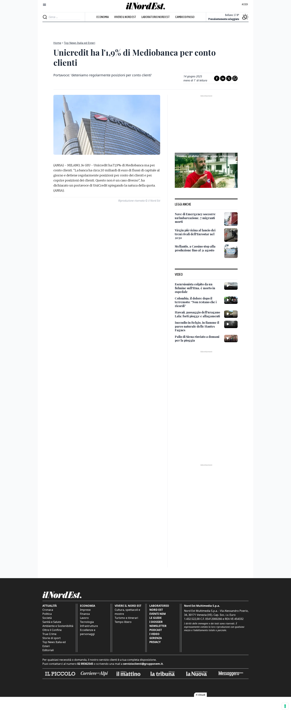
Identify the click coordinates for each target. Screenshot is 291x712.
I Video (154, 634)
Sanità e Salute (51, 622)
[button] (206, 170)
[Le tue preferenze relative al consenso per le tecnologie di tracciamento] (285, 706)
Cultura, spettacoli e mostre (127, 612)
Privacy (155, 642)
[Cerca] (44, 17)
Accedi (245, 4)
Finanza (85, 614)
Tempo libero (123, 622)
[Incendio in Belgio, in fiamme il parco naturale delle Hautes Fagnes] (231, 324)
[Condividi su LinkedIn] (222, 78)
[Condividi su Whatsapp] (235, 78)
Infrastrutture (89, 626)
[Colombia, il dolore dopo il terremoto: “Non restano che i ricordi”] (231, 300)
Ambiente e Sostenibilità (57, 626)
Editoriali (48, 650)
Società (47, 618)
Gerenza (155, 638)
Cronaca (47, 610)
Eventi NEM (157, 614)
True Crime (49, 634)
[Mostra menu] (44, 5)
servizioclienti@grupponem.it (143, 664)
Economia (102, 17)
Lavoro (84, 618)
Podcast (155, 630)
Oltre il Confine (52, 630)
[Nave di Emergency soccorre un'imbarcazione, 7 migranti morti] (231, 219)
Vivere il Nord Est (125, 17)
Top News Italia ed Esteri (79, 43)
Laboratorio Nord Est (155, 17)
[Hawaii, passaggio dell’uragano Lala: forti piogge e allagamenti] (231, 314)
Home (57, 43)
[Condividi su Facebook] (216, 78)
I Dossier (156, 622)
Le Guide (155, 618)
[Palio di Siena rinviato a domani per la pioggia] (231, 338)
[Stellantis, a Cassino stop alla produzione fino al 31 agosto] (231, 251)
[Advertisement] (145, 29)
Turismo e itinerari (126, 618)
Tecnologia (87, 622)
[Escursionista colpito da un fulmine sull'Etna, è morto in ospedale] (231, 286)
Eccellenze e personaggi (87, 632)
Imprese (85, 610)
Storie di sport (51, 638)
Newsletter (158, 626)
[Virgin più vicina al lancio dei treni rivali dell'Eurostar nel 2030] (231, 235)
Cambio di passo (185, 17)
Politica (47, 614)
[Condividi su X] (229, 78)
